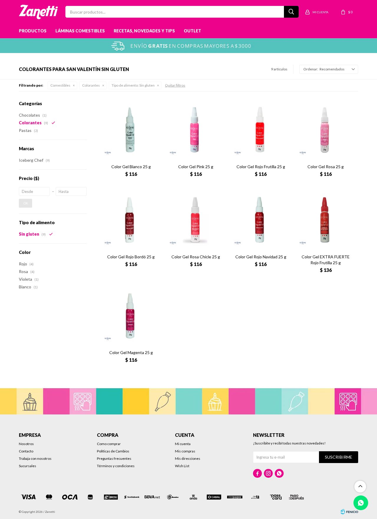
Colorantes (91, 85)
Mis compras (185, 451)
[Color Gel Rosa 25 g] (325, 129)
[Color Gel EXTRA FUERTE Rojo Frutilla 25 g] (325, 219)
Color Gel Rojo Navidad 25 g (260, 256)
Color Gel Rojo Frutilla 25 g (261, 166)
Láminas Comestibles (80, 30)
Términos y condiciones (116, 466)
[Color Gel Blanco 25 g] (130, 129)
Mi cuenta (183, 444)
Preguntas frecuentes (114, 458)
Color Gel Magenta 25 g (131, 352)
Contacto (26, 451)
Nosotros (26, 444)
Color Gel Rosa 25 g (325, 166)
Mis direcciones (187, 458)
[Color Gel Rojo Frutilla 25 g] (260, 129)
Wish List (182, 466)
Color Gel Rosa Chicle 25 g (195, 256)
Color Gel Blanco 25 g (131, 166)
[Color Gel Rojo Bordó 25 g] (130, 219)
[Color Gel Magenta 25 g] (130, 315)
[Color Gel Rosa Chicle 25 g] (195, 219)
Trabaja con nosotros (35, 458)
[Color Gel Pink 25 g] (195, 129)
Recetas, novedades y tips (144, 30)
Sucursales (27, 466)
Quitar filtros (175, 85)
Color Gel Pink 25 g (195, 166)
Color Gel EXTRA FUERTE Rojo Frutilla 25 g (326, 259)
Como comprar (109, 444)
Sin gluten (133, 85)
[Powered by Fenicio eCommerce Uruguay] (349, 511)
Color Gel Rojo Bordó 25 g (131, 256)
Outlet (192, 30)
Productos (33, 30)
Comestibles (60, 85)
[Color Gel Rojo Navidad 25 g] (260, 219)
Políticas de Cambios (113, 451)
